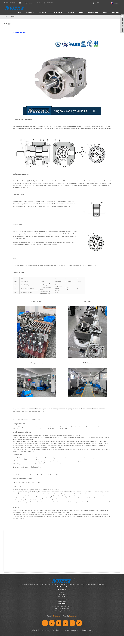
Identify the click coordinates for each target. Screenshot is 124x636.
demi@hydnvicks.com (64, 611)
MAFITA (12, 17)
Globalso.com (57, 616)
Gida (5, 17)
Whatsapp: (45, 3)
